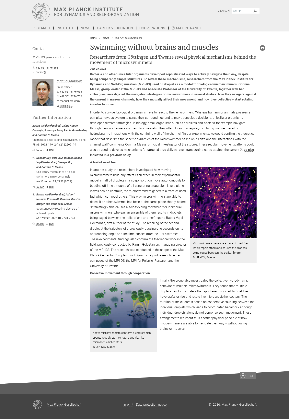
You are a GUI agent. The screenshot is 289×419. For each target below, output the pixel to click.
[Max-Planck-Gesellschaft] (39, 404)
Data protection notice (151, 404)
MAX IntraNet (188, 28)
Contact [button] (39, 49)
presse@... (42, 72)
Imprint (128, 404)
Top (251, 376)
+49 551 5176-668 (47, 67)
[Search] (255, 11)
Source (40, 150)
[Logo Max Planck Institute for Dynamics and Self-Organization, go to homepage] (106, 12)
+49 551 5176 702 (71, 96)
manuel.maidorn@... (72, 101)
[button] (253, 235)
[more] (237, 252)
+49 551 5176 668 (71, 91)
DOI (51, 150)
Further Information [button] (51, 117)
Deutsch (224, 10)
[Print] (262, 48)
